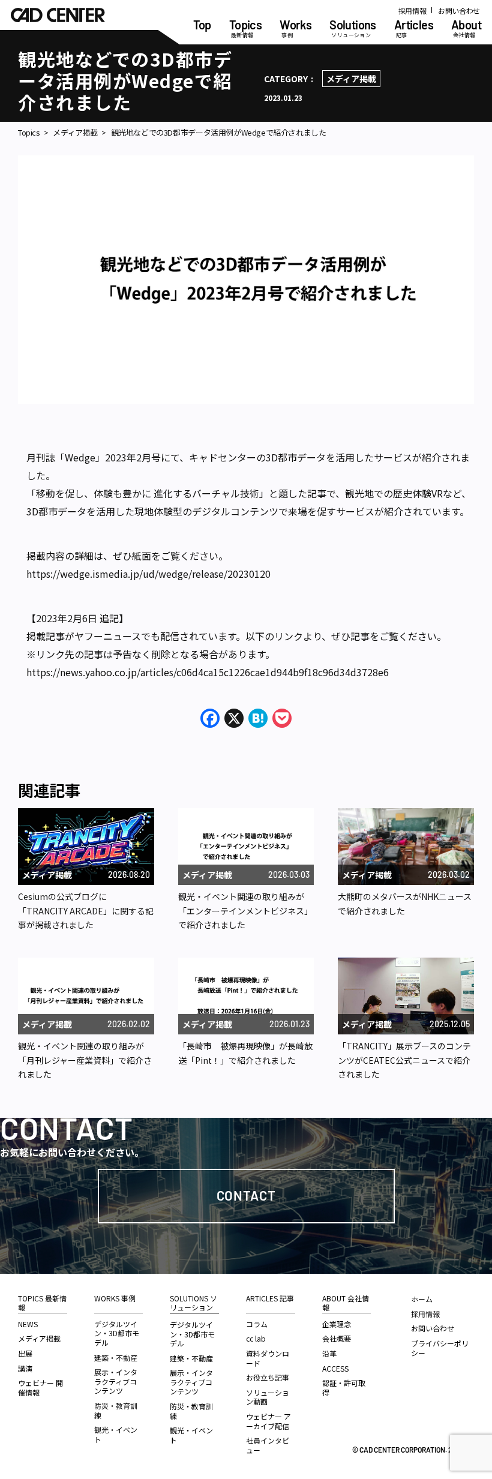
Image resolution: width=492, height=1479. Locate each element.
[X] (234, 719)
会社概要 (336, 1338)
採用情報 (412, 10)
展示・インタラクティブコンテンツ (115, 1381)
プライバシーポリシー (440, 1348)
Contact (246, 1195)
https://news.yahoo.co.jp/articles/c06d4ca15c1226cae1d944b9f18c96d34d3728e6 (207, 672)
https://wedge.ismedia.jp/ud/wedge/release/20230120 (148, 573)
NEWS (28, 1324)
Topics (29, 132)
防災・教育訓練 (115, 1410)
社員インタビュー (267, 1445)
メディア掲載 (351, 79)
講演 (25, 1368)
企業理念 (336, 1324)
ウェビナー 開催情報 (40, 1387)
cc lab (256, 1338)
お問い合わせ (459, 10)
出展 (25, 1353)
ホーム (422, 1299)
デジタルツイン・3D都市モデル (116, 1333)
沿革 (329, 1353)
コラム (257, 1324)
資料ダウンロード (267, 1358)
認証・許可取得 (343, 1387)
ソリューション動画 (267, 1397)
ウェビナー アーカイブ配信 (268, 1421)
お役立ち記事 (267, 1377)
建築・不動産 (115, 1357)
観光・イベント (115, 1434)
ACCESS (335, 1368)
